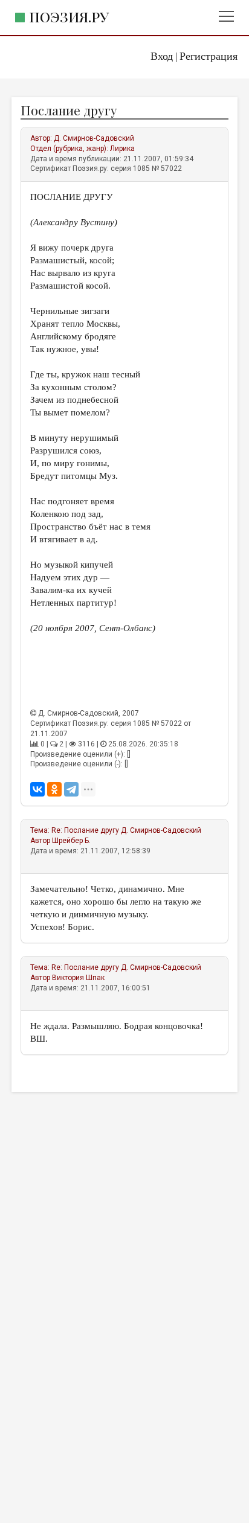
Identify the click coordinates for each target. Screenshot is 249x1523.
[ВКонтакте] (37, 789)
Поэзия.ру (69, 16)
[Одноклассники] (54, 789)
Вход (161, 56)
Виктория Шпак (78, 977)
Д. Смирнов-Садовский (94, 138)
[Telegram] (71, 789)
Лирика (122, 148)
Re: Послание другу (86, 830)
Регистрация (208, 56)
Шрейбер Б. (71, 840)
